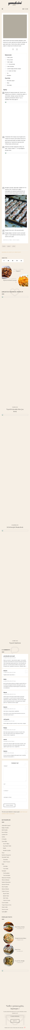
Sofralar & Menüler (5, 889)
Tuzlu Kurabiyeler (6, 875)
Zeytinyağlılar (4, 911)
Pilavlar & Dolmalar (5, 880)
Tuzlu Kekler (5, 868)
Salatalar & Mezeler (5, 884)
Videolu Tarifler (5, 907)
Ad (5, 784)
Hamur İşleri (17, 252)
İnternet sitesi (7, 797)
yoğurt (8, 246)
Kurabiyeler (4, 871)
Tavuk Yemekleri (5, 902)
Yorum (6, 766)
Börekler (4, 848)
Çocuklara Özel (4, 834)
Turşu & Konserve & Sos (6, 905)
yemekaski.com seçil (9, 656)
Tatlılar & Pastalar (5, 891)
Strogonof (15, 270)
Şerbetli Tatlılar (6, 896)
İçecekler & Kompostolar (6, 855)
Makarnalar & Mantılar (8, 252)
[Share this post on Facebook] (4, 260)
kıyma (4, 246)
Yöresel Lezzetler (5, 909)
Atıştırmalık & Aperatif (6, 825)
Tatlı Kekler (5, 866)
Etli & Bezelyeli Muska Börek (15, 527)
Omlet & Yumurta (6, 861)
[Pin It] (12, 260)
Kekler (3, 864)
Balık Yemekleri (4, 830)
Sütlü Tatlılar (5, 898)
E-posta (6, 790)
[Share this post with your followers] (8, 260)
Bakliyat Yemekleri (5, 827)
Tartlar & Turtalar (6, 900)
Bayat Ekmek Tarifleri (7, 846)
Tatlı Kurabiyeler (6, 873)
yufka (13, 246)
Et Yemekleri (4, 839)
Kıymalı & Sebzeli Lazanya (15, 280)
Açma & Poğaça (6, 843)
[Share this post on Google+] (17, 260)
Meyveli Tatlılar (6, 893)
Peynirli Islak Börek (15, 643)
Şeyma (5, 670)
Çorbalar (3, 837)
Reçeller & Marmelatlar (6, 882)
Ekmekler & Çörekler (7, 850)
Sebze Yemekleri (5, 886)
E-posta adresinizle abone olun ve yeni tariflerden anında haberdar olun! (15, 1012)
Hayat (3, 852)
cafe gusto (6, 719)
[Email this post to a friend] (21, 260)
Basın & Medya (4, 832)
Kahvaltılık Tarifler (5, 857)
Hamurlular (5, 859)
